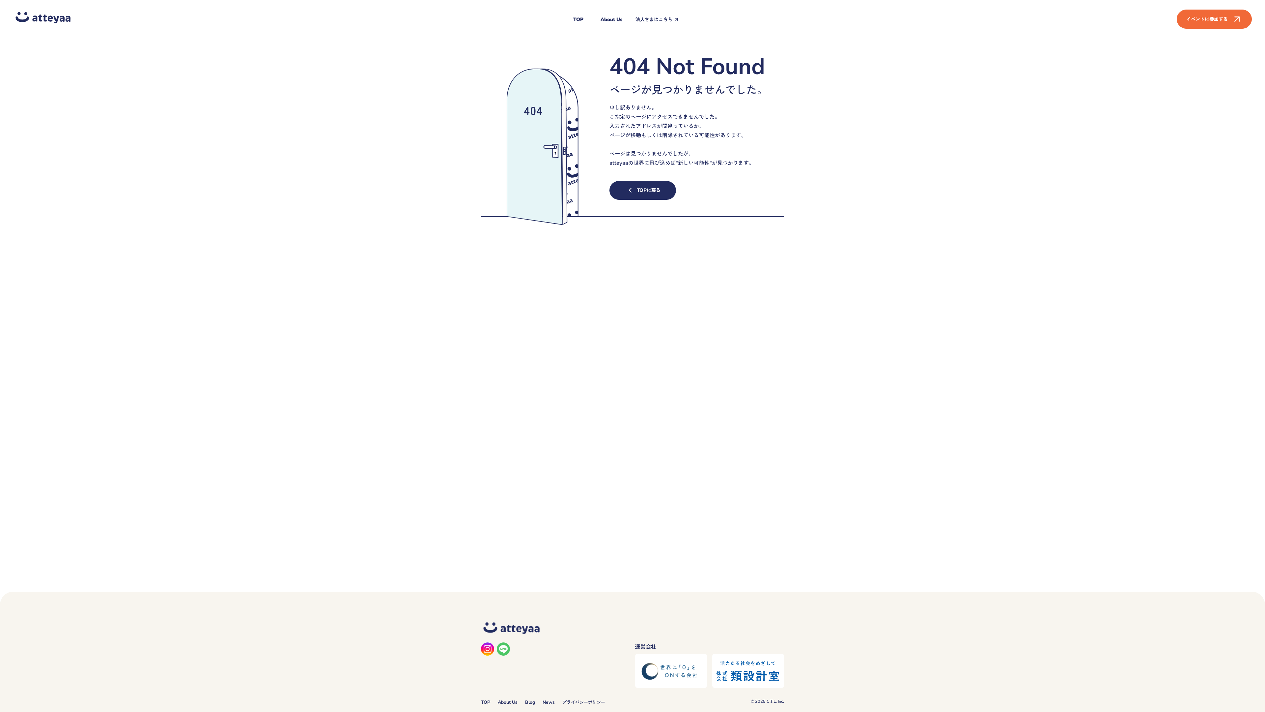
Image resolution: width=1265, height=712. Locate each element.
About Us (611, 19)
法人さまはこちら (653, 19)
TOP (578, 19)
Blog (530, 702)
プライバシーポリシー (583, 702)
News (549, 702)
